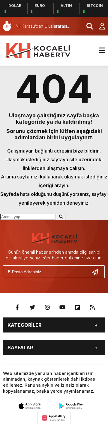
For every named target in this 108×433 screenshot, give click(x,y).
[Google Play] (71, 406)
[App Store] (30, 406)
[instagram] (47, 307)
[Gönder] (97, 271)
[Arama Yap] (87, 26)
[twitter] (32, 307)
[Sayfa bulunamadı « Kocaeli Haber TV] (37, 50)
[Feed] (92, 307)
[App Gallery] (54, 418)
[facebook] (17, 307)
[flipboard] (77, 307)
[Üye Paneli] (99, 26)
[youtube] (62, 307)
